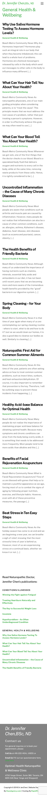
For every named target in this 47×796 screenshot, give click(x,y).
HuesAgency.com (13, 791)
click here (9, 760)
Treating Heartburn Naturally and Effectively (18, 601)
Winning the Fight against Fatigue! (19, 595)
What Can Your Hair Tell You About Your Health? (21, 644)
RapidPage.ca (37, 791)
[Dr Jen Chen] (18, 4)
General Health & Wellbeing (15, 38)
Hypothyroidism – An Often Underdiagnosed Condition (15, 620)
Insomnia (6, 614)
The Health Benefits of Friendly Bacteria (21, 668)
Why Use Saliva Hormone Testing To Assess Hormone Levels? (23, 28)
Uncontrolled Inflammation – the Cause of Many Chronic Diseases (23, 191)
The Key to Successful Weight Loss (19, 608)
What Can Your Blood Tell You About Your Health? (22, 652)
